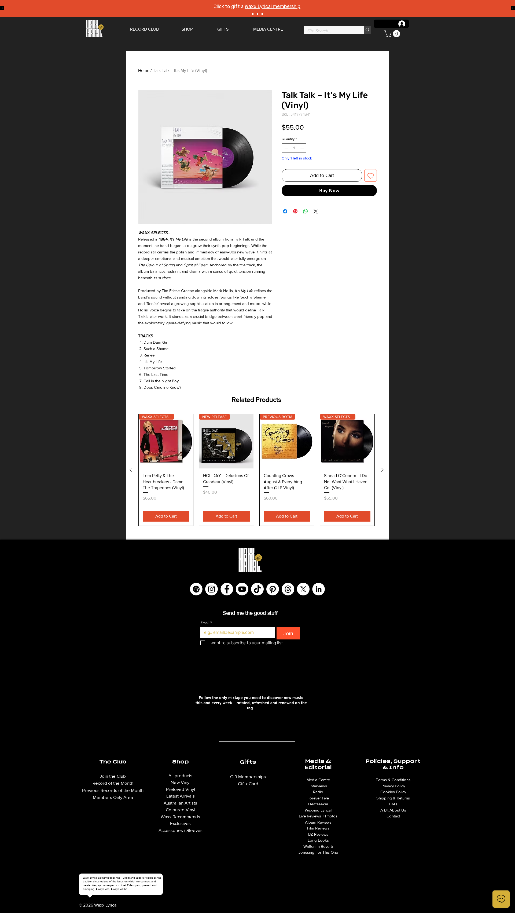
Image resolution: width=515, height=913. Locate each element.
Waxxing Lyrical (318, 810)
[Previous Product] (130, 470)
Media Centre (318, 779)
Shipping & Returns (393, 798)
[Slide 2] (257, 14)
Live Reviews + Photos (318, 816)
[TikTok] (257, 589)
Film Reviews (318, 828)
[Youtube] (242, 589)
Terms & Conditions (393, 779)
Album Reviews (318, 822)
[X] (303, 589)
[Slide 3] (262, 14)
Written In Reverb (318, 846)
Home (143, 70)
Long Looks (318, 840)
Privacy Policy (393, 786)
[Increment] (302, 148)
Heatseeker (318, 804)
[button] (393, 33)
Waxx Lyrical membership (272, 6)
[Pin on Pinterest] (295, 211)
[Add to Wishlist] (370, 175)
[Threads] (288, 589)
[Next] (513, 8)
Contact (393, 816)
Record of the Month (113, 782)
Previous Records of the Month (113, 790)
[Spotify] (196, 589)
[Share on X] (315, 211)
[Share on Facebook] (285, 211)
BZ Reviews (318, 834)
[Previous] (2, 8)
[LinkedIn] (318, 589)
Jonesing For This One (318, 852)
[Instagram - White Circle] (211, 589)
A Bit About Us (393, 810)
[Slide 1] (252, 14)
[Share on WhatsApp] (305, 211)
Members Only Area (113, 797)
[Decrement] (285, 148)
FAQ (393, 804)
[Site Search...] (367, 30)
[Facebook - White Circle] (226, 589)
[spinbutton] (294, 148)
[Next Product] (382, 470)
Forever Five (318, 798)
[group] (256, 469)
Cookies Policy (393, 792)
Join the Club (113, 776)
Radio (318, 792)
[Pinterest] (272, 589)
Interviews (318, 786)
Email (206, 622)
